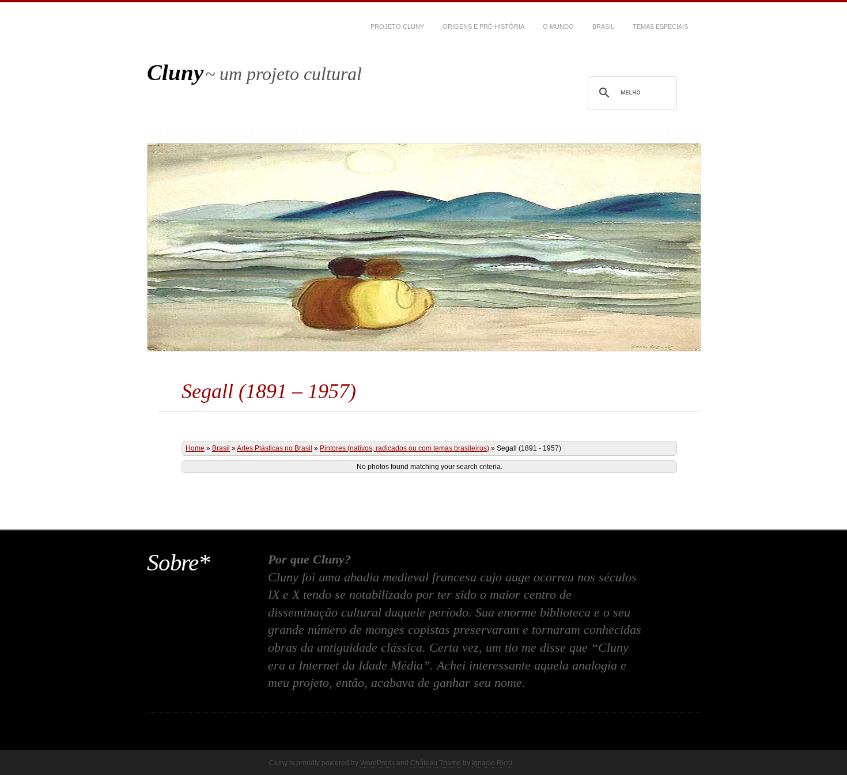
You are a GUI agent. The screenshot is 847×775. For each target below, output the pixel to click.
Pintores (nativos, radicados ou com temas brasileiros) (404, 448)
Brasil (603, 26)
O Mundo (558, 26)
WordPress (377, 763)
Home (195, 448)
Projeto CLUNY (397, 26)
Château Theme (435, 763)
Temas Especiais (660, 26)
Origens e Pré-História (483, 26)
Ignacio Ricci (492, 763)
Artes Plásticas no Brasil (274, 448)
